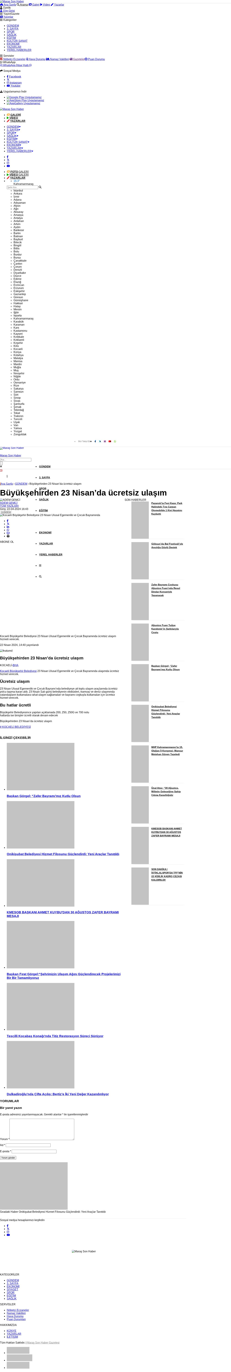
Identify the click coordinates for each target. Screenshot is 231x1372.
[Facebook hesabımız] (7, 156)
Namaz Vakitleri (59, 59)
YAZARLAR (14, 47)
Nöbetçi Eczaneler (14, 59)
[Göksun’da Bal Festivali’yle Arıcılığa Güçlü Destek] (140, 578)
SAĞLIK (12, 34)
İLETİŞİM (12, 1336)
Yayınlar (8, 16)
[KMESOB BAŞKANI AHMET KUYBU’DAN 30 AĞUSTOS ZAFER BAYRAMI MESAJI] (64, 883)
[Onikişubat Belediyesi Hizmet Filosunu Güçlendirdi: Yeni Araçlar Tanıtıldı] (64, 825)
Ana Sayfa (9, 4)
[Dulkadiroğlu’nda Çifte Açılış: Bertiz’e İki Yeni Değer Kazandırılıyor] (64, 1065)
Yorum (4, 1139)
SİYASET (12, 1289)
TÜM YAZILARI (9, 506)
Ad (2, 1145)
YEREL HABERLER (19, 50)
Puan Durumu (96, 59)
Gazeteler (78, 59)
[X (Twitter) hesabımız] (8, 79)
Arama (23, 4)
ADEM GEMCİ (8, 502)
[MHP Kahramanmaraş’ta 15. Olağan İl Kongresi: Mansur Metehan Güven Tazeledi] (140, 781)
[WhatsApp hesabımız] (115, 441)
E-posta (5, 1151)
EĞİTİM (11, 37)
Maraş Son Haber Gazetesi (43, 1342)
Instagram (15, 82)
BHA (15, 665)
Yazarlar (58, 4)
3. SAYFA (12, 28)
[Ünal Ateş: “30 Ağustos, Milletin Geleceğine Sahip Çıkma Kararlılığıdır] (140, 822)
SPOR (11, 31)
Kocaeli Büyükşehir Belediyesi (18, 671)
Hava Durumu (36, 59)
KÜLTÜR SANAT (17, 40)
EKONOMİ (13, 43)
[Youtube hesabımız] (8, 166)
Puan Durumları (16, 1319)
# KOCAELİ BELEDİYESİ (15, 726)
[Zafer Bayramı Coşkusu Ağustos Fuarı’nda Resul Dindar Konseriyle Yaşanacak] (140, 619)
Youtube (15, 85)
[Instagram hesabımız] (8, 163)
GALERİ (19, 171)
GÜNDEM (13, 25)
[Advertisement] (25, 581)
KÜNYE (11, 1330)
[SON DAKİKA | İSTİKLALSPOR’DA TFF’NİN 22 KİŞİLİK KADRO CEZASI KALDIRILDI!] (140, 903)
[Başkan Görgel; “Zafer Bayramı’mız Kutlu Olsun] (64, 767)
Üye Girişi (8, 10)
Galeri (36, 4)
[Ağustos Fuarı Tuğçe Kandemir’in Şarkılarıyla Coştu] (140, 659)
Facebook (14, 76)
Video (46, 4)
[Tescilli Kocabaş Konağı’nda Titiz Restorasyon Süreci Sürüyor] (64, 1007)
